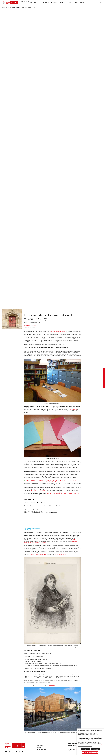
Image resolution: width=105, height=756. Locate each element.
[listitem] (25, 2)
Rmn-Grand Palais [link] (28, 529)
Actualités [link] (8, 7)
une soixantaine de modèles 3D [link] (38, 490)
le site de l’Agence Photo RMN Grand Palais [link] (56, 493)
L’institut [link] (69, 2)
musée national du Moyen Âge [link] (58, 331)
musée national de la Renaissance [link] (58, 549)
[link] (4, 2)
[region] (52, 7)
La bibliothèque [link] (54, 2)
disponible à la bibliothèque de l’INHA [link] (37, 554)
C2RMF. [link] (74, 539)
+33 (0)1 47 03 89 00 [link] (41, 749)
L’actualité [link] (82, 2)
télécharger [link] (52, 685)
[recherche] (96, 2)
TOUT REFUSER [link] (95, 749)
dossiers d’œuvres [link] (72, 409)
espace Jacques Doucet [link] (60, 554)
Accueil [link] (4, 7)
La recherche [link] (46, 2)
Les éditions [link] (62, 2)
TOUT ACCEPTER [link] (85, 749)
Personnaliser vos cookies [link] (89, 752)
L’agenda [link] (76, 2)
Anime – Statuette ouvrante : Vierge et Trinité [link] (32, 528)
